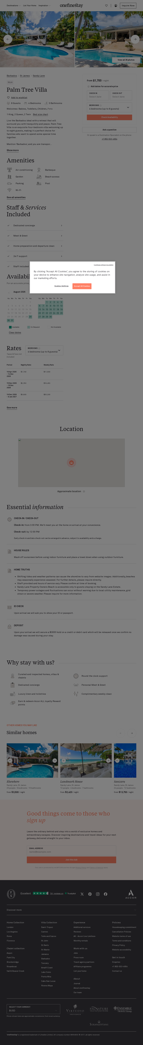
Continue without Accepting (103, 265)
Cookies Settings (61, 286)
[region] (72, 277)
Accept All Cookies (82, 286)
